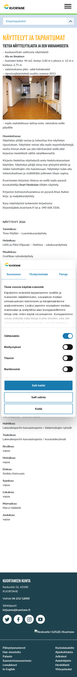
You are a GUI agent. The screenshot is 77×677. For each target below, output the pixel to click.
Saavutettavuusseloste (17, 660)
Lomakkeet (10, 665)
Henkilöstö (62, 665)
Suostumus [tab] (14, 274)
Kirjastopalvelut (16, 21)
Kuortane (14, 6)
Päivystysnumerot (14, 648)
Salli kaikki (38, 385)
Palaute (7, 656)
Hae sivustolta (12, 652)
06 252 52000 (21, 598)
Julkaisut (61, 656)
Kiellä (38, 408)
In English (9, 669)
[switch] (68, 347)
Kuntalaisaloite (64, 648)
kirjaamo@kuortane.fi (16, 610)
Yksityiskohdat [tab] (38, 274)
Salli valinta (38, 397)
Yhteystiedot (63, 669)
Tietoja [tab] (63, 274)
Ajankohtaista (64, 652)
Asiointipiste (63, 660)
